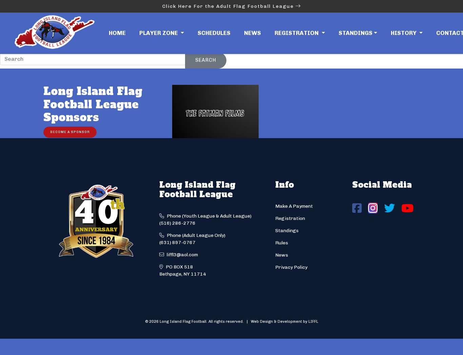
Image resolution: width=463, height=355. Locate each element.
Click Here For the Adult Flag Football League (229, 6)
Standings (356, 33)
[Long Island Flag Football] (54, 33)
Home (117, 33)
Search (205, 60)
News (252, 33)
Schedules (214, 33)
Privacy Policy (291, 267)
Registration (290, 218)
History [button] (404, 33)
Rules (281, 243)
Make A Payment (294, 206)
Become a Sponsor (70, 132)
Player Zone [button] (159, 33)
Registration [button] (297, 33)
